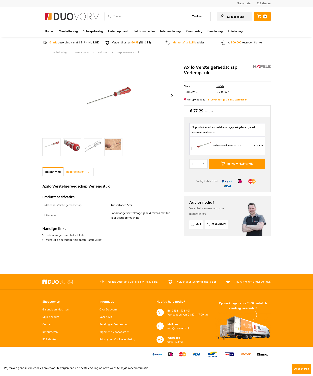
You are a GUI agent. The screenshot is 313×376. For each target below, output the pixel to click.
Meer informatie (138, 368)
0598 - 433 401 (181, 310)
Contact (47, 324)
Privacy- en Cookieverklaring (117, 339)
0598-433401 (219, 224)
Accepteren (301, 369)
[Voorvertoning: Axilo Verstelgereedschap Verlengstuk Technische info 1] (93, 147)
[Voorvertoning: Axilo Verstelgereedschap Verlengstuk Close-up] (72, 147)
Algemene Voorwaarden (114, 332)
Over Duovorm (108, 309)
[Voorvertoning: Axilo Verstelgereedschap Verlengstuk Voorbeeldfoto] (113, 147)
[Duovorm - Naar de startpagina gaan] (72, 16)
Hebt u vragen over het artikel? (64, 235)
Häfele (220, 86)
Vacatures (105, 317)
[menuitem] (244, 3)
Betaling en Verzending (113, 324)
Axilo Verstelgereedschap (227, 146)
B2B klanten (264, 3)
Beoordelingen (77, 172)
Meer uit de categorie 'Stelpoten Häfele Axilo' (73, 240)
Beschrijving (53, 172)
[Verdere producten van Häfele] (262, 71)
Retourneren (50, 332)
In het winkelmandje (240, 163)
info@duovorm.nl (178, 328)
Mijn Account (50, 317)
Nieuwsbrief (244, 3)
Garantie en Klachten (55, 309)
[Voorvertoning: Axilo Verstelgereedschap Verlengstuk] (51, 147)
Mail (198, 224)
